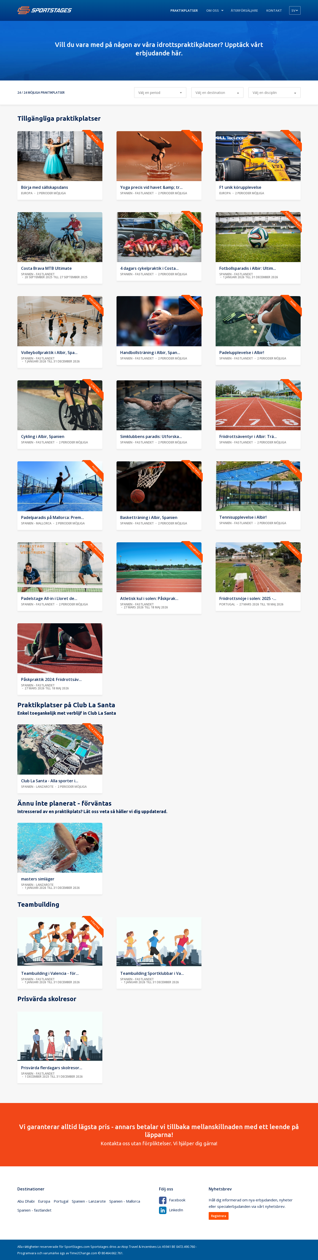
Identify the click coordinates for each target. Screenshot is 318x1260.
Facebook (177, 1199)
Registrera (218, 1216)
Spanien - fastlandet (34, 1210)
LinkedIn (176, 1209)
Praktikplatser (184, 10)
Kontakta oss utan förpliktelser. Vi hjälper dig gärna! (159, 1134)
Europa (44, 1201)
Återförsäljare (244, 10)
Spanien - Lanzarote (89, 1201)
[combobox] (217, 92)
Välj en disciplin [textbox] (265, 92)
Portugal (61, 1201)
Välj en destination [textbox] (210, 92)
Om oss (212, 10)
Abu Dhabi (26, 1201)
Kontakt (274, 10)
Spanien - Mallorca (124, 1201)
